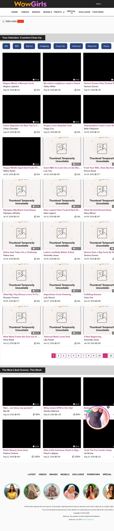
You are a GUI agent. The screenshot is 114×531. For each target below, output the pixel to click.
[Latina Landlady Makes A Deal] (62, 236)
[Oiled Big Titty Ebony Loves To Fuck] (22, 278)
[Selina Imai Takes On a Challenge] (22, 236)
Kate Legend (50, 213)
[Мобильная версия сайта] (3, 21)
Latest (32, 474)
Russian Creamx (11, 297)
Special (107, 474)
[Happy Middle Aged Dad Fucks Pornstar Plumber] (22, 151)
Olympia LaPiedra (11, 213)
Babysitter (92, 46)
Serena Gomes (91, 86)
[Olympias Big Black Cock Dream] (22, 193)
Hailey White (49, 86)
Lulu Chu (48, 171)
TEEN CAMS (14, 21)
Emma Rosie (90, 171)
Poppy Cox (49, 128)
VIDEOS (42, 474)
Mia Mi (6, 411)
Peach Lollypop (51, 453)
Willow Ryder (9, 171)
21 (111, 355)
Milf (6, 46)
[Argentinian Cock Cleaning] (62, 278)
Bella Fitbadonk (91, 128)
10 (99, 355)
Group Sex (60, 46)
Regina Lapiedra (11, 86)
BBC (17, 46)
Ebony (106, 46)
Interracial (76, 46)
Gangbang (44, 46)
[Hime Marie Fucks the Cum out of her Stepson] (22, 320)
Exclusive (78, 474)
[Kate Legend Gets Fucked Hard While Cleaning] (62, 193)
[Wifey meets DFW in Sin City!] (62, 391)
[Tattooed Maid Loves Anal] (62, 320)
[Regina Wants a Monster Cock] (22, 67)
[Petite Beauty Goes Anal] (22, 434)
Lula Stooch (49, 297)
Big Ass (29, 46)
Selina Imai (8, 255)
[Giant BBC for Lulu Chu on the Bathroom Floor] (62, 151)
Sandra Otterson (51, 411)
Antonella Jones (51, 255)
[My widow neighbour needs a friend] (62, 67)
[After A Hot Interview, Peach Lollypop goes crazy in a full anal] (62, 434)
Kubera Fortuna (10, 453)
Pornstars (93, 474)
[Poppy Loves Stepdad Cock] (62, 109)
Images (53, 474)
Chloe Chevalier (10, 128)
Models (65, 474)
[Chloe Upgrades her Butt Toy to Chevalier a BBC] (22, 109)
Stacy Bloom (90, 213)
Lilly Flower (49, 340)
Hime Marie (8, 340)
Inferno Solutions (88, 519)
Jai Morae (88, 453)
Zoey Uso (88, 297)
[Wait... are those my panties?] (22, 391)
